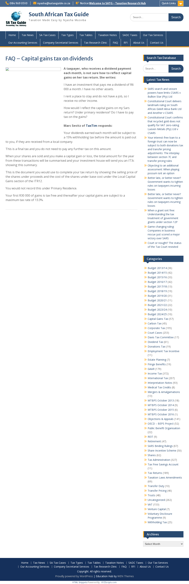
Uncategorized (156, 500)
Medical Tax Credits (159, 387)
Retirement (154, 441)
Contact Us (156, 42)
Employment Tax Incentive (163, 351)
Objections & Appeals (160, 419)
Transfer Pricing (157, 490)
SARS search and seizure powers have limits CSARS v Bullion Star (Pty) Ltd (164, 92)
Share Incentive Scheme (162, 450)
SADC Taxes (130, 35)
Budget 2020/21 (157, 300)
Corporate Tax (156, 328)
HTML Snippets (79, 582)
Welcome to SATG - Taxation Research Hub (117, 3)
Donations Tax (156, 346)
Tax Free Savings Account (163, 464)
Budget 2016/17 (157, 282)
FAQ (115, 42)
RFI (126, 42)
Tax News (28, 35)
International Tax (158, 378)
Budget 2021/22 (157, 305)
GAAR (151, 369)
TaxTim (91, 126)
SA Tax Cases (47, 35)
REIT (150, 436)
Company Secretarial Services (60, 42)
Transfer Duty (156, 486)
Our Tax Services (153, 35)
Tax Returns (155, 473)
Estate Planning (157, 359)
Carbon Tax (154, 323)
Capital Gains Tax (158, 319)
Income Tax (155, 373)
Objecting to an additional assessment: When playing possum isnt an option (163, 169)
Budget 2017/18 (157, 286)
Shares (152, 455)
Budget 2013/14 (157, 268)
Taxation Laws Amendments (165, 477)
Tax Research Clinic (95, 42)
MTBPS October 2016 (161, 414)
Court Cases (155, 332)
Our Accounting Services (22, 42)
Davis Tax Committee (161, 337)
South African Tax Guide (59, 14)
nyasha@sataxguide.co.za (53, 3)
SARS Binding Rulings (160, 446)
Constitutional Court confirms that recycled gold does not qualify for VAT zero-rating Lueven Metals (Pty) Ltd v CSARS (165, 125)
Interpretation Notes (160, 382)
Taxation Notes (107, 35)
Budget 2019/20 (157, 295)
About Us (138, 42)
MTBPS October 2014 (161, 405)
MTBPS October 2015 (161, 409)
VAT (150, 504)
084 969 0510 (19, 3)
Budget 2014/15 (157, 272)
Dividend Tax (155, 342)
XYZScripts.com (109, 582)
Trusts (151, 495)
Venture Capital (157, 509)
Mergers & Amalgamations (164, 392)
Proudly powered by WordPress (74, 576)
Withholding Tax (157, 522)
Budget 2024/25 (157, 314)
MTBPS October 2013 (161, 400)
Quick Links (169, 3)
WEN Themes (125, 576)
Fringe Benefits (157, 364)
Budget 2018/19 (157, 291)
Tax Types (67, 35)
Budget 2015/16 (157, 277)
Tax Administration (159, 460)
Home (12, 35)
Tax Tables (85, 35)
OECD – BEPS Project (161, 423)
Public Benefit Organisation (164, 428)
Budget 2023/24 (157, 309)
